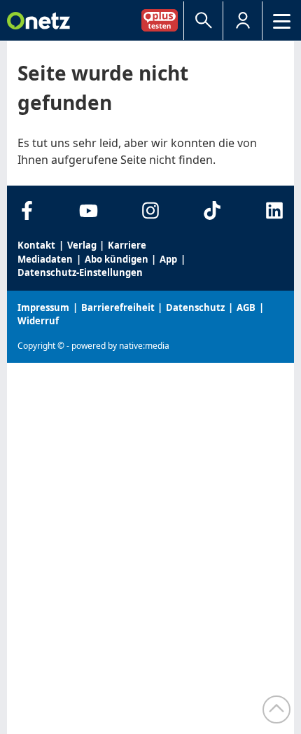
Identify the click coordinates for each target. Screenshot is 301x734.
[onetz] (38, 20)
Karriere (127, 245)
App (168, 259)
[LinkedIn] (274, 210)
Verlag (82, 245)
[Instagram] (150, 210)
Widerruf (38, 320)
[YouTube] (88, 210)
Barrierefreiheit (118, 307)
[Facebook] (27, 210)
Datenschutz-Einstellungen (80, 272)
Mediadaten (45, 259)
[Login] (242, 20)
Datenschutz (195, 307)
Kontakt (36, 245)
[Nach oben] (276, 709)
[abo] (162, 20)
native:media (144, 346)
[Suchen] (203, 20)
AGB (246, 307)
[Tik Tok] (212, 210)
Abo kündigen (116, 259)
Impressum (43, 307)
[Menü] (281, 20)
